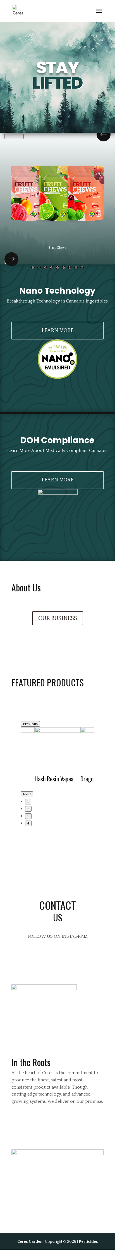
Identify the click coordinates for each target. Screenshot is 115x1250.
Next (11, 261)
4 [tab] (28, 823)
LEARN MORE (57, 330)
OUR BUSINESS (57, 618)
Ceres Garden (29, 1241)
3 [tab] (28, 816)
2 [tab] (28, 809)
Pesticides (88, 1241)
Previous (14, 136)
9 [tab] (82, 267)
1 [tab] (28, 802)
